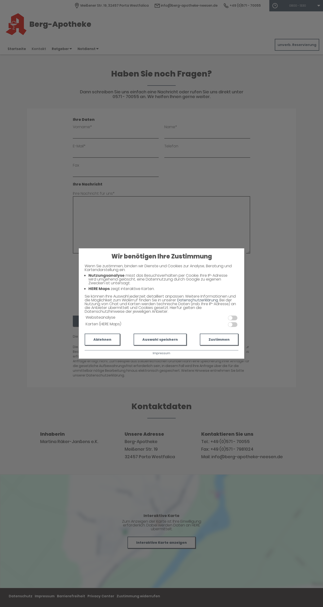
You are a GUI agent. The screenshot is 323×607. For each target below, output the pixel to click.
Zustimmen (219, 339)
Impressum (161, 353)
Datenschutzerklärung (197, 300)
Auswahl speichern (160, 339)
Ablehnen (102, 339)
